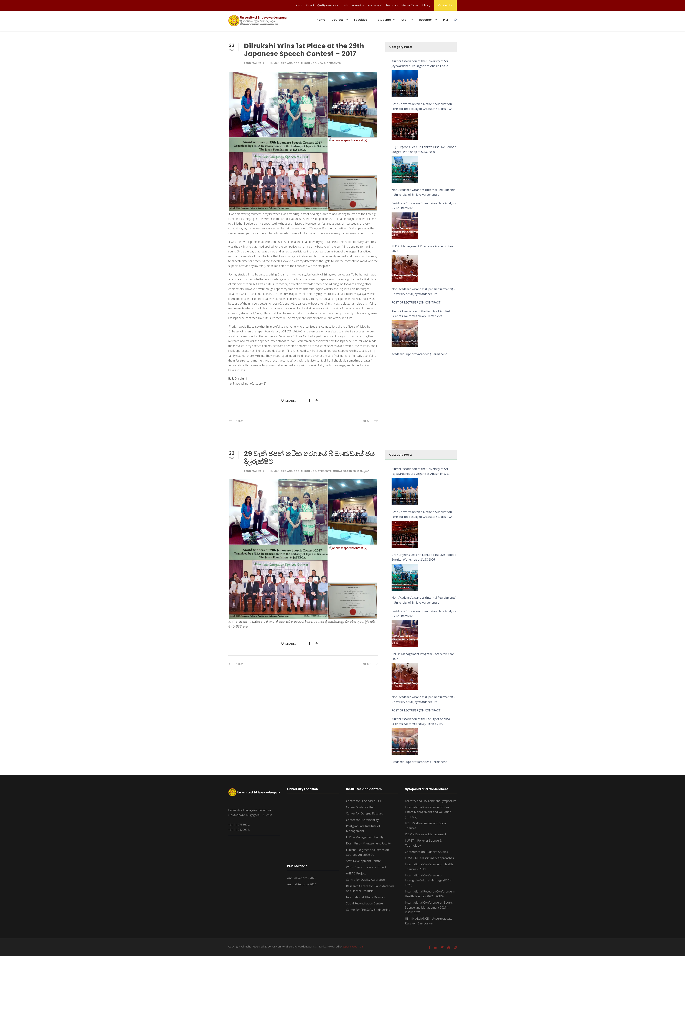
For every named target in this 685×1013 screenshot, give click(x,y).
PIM (445, 20)
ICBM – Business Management (425, 834)
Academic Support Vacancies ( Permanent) (420, 354)
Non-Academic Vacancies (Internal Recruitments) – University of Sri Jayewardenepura (424, 192)
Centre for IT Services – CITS (365, 801)
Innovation (358, 5)
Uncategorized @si (347, 471)
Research (426, 20)
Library (426, 5)
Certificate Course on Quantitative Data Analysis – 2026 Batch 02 (424, 205)
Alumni (310, 5)
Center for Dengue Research (365, 813)
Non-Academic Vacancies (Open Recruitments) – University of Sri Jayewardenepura (423, 291)
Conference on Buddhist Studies (426, 852)
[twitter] (442, 947)
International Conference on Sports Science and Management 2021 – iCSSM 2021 (429, 907)
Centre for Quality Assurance (365, 880)
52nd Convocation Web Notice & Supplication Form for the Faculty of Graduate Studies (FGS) (422, 106)
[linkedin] (435, 947)
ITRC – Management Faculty (365, 837)
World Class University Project (366, 867)
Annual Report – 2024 (301, 884)
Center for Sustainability (362, 820)
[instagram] (455, 947)
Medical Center (410, 5)
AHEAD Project (356, 873)
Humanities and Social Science (293, 63)
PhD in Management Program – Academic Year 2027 (423, 248)
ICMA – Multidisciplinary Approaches (429, 858)
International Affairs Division (365, 897)
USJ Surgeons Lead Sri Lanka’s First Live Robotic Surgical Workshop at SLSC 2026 (424, 149)
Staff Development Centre (363, 861)
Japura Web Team (354, 946)
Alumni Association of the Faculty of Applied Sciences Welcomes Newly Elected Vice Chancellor (421, 314)
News (321, 63)
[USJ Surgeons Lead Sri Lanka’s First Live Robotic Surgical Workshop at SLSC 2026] (405, 169)
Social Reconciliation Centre (364, 903)
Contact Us (445, 5)
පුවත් (366, 471)
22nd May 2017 (254, 63)
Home (320, 20)
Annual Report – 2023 (301, 878)
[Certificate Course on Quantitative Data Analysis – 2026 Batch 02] (405, 225)
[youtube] (448, 947)
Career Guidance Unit (360, 807)
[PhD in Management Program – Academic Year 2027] (405, 268)
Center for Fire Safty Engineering (368, 910)
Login (345, 5)
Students (384, 20)
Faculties (360, 20)
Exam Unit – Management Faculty (368, 843)
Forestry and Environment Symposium (430, 801)
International (374, 5)
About (298, 5)
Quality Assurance (327, 5)
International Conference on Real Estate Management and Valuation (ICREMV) (428, 812)
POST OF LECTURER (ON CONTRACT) (417, 302)
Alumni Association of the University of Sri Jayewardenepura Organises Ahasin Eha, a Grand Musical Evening (420, 63)
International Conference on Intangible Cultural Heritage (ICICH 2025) (428, 880)
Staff (405, 20)
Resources (392, 5)
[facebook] (430, 947)
